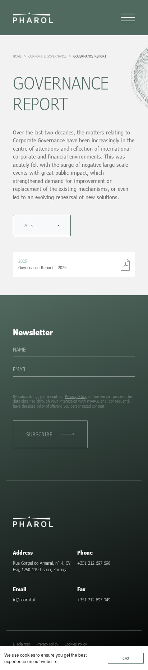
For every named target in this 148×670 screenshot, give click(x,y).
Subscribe (39, 434)
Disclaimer (21, 644)
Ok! (125, 658)
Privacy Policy (76, 396)
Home (17, 56)
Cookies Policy (76, 644)
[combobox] (42, 225)
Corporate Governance (47, 56)
